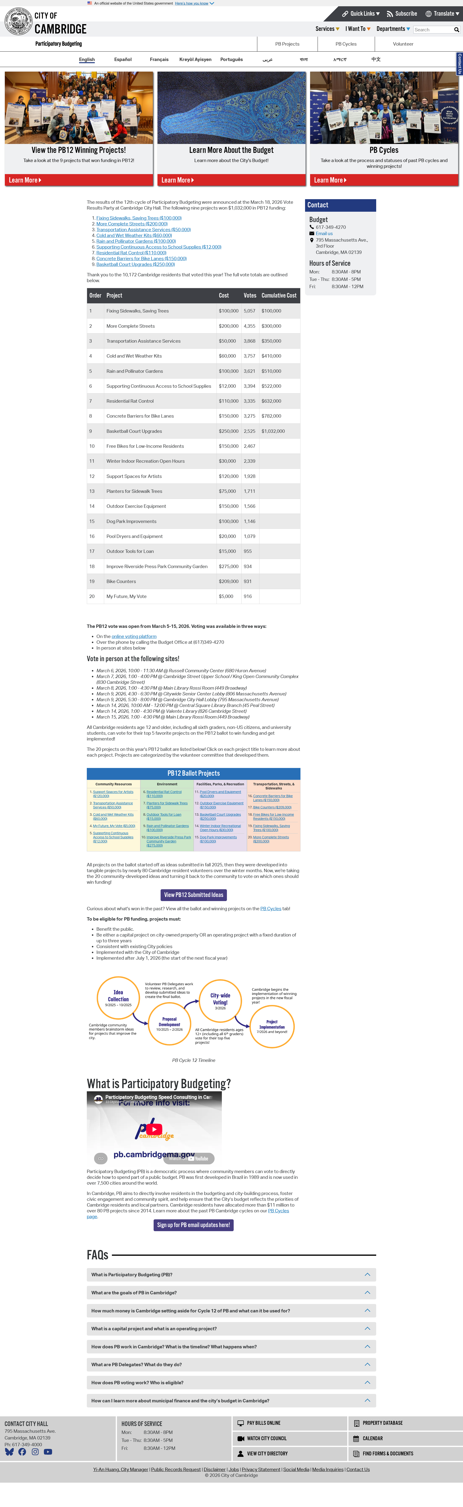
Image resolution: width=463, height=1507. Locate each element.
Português (231, 59)
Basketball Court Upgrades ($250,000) (135, 264)
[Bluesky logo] (11, 1453)
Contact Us (358, 1469)
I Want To (356, 29)
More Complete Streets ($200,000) (132, 224)
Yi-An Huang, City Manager (120, 1469)
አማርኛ (340, 59)
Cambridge (60, 30)
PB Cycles (346, 44)
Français (159, 59)
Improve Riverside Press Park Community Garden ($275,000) (169, 841)
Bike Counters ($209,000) (272, 807)
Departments (391, 29)
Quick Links (363, 14)
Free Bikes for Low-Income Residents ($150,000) (273, 816)
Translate (444, 14)
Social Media (296, 1469)
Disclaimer (215, 1469)
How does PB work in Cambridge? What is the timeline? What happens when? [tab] (174, 1347)
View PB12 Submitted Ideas (193, 895)
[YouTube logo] (49, 1453)
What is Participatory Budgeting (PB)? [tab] (131, 1274)
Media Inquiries (328, 1469)
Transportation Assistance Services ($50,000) (143, 229)
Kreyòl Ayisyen (195, 59)
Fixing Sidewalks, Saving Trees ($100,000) (139, 218)
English (87, 59)
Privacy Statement (261, 1469)
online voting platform (134, 636)
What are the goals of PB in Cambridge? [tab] (134, 1293)
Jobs (234, 1469)
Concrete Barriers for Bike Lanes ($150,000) (141, 258)
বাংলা (304, 59)
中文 (376, 59)
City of (45, 16)
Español (123, 59)
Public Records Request (176, 1469)
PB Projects (287, 44)
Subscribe (406, 14)
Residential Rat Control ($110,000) (131, 253)
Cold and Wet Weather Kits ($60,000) (134, 235)
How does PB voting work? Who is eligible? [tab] (137, 1382)
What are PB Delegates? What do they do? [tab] (136, 1364)
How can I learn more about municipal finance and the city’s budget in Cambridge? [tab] (180, 1401)
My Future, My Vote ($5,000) (114, 826)
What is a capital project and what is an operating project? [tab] (154, 1328)
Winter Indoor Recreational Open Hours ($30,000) (220, 828)
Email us (324, 233)
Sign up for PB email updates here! (193, 1225)
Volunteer (403, 44)
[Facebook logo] (23, 1453)
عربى (268, 59)
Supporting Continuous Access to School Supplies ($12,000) (158, 247)
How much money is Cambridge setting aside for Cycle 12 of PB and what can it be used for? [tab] (190, 1311)
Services (325, 29)
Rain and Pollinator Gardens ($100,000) (136, 241)
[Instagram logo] (36, 1453)
